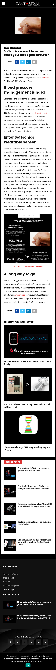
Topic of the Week (15, 47)
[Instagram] (24, 642)
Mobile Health (8, 578)
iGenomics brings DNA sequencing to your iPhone (27, 449)
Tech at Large (8, 589)
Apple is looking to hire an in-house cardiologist (34, 523)
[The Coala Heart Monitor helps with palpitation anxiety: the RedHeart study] (10, 545)
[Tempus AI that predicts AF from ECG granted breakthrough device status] (10, 509)
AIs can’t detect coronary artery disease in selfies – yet (27, 406)
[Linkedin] (31, 642)
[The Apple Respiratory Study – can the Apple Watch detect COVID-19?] (10, 491)
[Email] (38, 642)
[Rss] (45, 642)
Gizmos (7, 47)
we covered (20, 294)
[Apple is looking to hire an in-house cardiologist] (10, 527)
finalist (46, 77)
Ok (28, 665)
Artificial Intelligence (11, 586)
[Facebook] (10, 642)
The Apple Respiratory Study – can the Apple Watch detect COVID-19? (33, 487)
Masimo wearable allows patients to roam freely (27, 363)
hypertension (41, 113)
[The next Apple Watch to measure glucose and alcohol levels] (10, 473)
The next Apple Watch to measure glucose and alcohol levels (33, 469)
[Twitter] (17, 642)
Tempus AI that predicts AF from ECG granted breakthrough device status (35, 505)
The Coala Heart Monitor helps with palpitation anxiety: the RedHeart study (34, 542)
